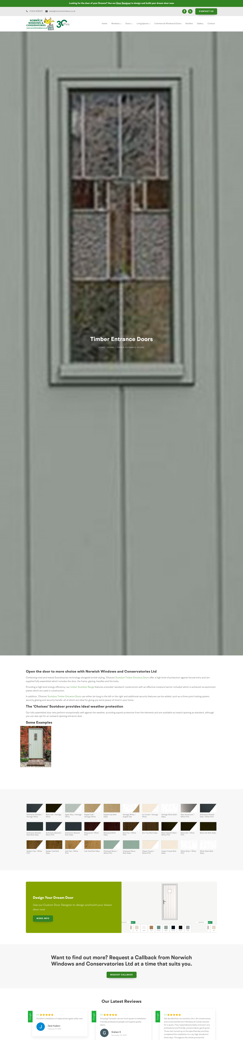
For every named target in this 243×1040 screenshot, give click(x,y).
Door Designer (123, 3)
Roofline (189, 24)
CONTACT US (206, 11)
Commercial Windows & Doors (167, 24)
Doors (128, 24)
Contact (211, 24)
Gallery (200, 24)
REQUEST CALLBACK (121, 975)
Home (104, 24)
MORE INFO (43, 918)
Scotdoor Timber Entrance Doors (132, 678)
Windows (115, 24)
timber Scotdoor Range (82, 687)
